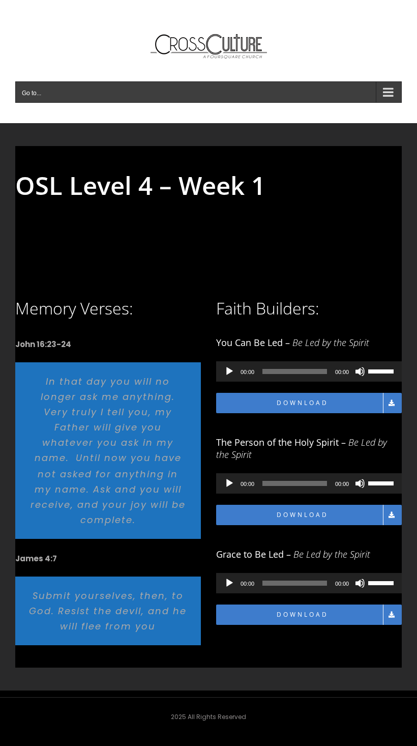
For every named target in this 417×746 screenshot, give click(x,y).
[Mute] (360, 371)
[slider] (382, 370)
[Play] (229, 371)
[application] (309, 371)
